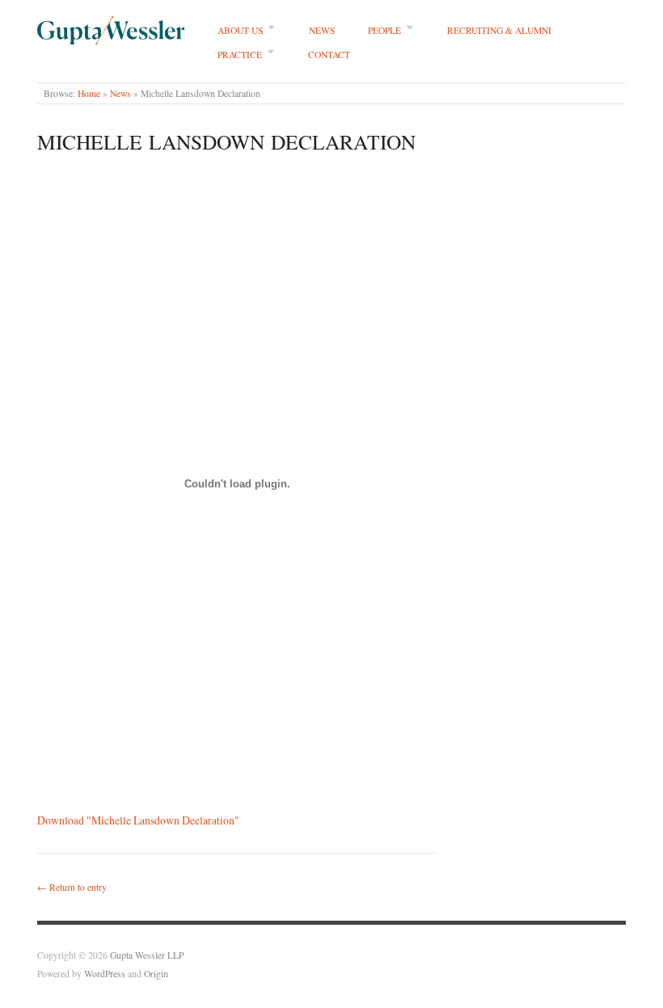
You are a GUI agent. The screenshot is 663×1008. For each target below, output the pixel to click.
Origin (156, 974)
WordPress (104, 974)
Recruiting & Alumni (499, 30)
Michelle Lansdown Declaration (226, 141)
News (322, 30)
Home (89, 93)
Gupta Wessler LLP (147, 955)
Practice (239, 55)
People (384, 30)
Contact (329, 55)
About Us (240, 30)
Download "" (138, 820)
